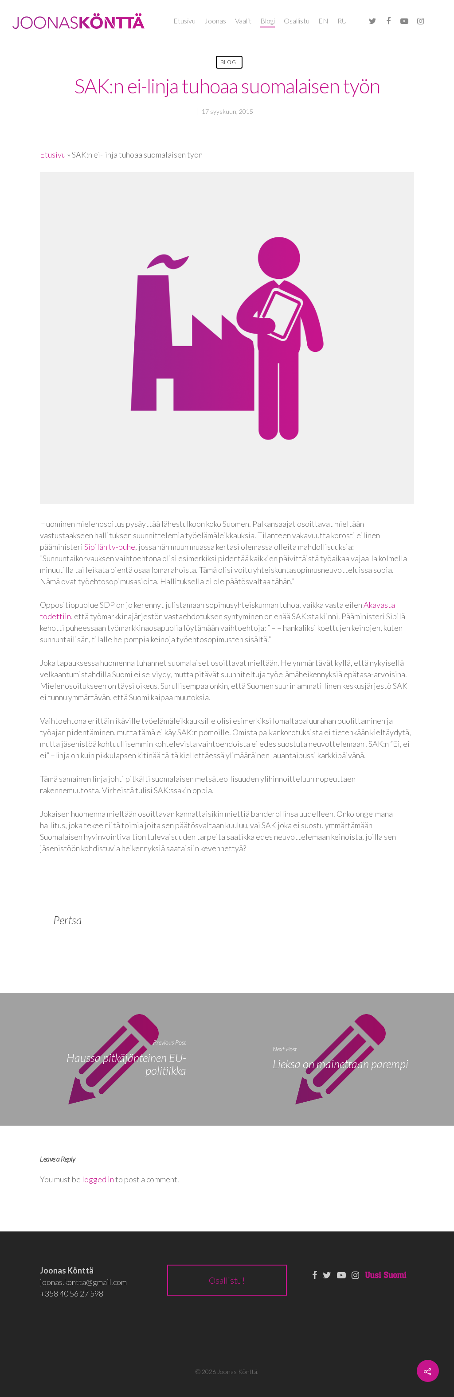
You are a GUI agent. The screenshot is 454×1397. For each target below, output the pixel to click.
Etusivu (184, 20)
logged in (98, 1179)
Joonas (215, 20)
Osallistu (296, 20)
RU (342, 20)
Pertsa (67, 919)
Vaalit (243, 20)
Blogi (267, 20)
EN (323, 20)
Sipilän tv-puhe (109, 547)
